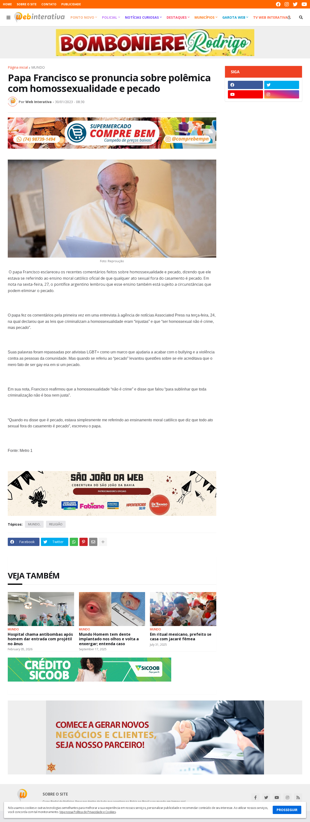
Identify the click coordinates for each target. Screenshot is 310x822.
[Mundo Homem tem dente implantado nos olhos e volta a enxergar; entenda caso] (112, 609)
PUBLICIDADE (71, 4)
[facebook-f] (255, 797)
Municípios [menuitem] (204, 17)
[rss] (298, 797)
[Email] (93, 542)
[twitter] (295, 4)
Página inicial (18, 67)
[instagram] (287, 4)
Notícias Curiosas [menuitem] (142, 17)
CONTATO (48, 4)
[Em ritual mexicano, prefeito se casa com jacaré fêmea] (183, 609)
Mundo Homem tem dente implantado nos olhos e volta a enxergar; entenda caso (109, 639)
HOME (7, 4)
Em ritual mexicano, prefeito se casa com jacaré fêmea (180, 636)
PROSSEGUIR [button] (287, 809)
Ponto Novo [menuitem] (82, 17)
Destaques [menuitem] (177, 17)
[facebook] (278, 4)
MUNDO (38, 67)
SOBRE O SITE (27, 4)
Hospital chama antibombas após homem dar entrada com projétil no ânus (40, 639)
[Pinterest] (83, 542)
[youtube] (304, 4)
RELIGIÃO (55, 524)
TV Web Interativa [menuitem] (270, 17)
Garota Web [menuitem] (233, 17)
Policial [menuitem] (109, 17)
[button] (8, 17)
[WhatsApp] (74, 542)
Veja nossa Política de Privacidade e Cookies (87, 812)
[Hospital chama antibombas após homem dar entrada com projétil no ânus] (41, 609)
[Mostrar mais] (103, 542)
